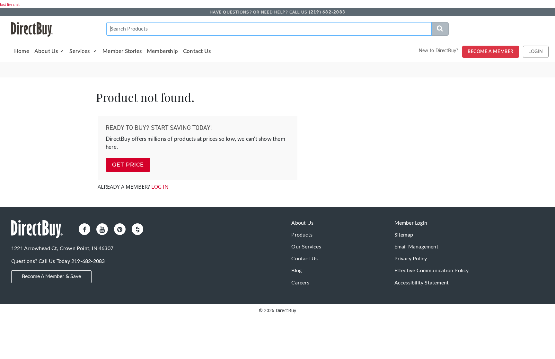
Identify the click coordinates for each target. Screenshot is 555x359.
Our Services (306, 246)
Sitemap (403, 235)
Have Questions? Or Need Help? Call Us (277, 12)
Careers (300, 282)
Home (21, 51)
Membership (162, 51)
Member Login (410, 223)
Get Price (128, 165)
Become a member (491, 51)
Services (80, 51)
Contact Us (197, 51)
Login (535, 51)
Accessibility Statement (421, 282)
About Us (46, 51)
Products (302, 235)
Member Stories (122, 51)
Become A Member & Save (51, 276)
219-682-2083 (88, 261)
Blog (296, 270)
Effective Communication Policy (431, 270)
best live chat (10, 4)
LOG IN (160, 186)
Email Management (416, 246)
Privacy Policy (410, 258)
